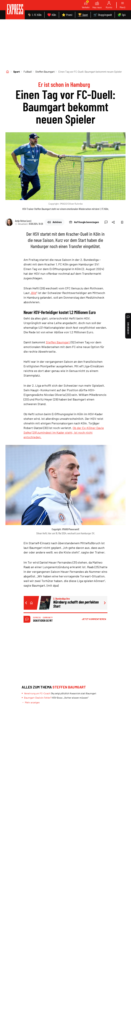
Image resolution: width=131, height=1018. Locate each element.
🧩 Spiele (123, 15)
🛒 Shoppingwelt (102, 15)
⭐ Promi (67, 15)
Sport (16, 71)
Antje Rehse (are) (23, 220)
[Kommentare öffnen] (106, 222)
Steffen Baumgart (45, 71)
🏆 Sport (83, 15)
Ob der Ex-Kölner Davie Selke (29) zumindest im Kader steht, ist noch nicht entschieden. (64, 432)
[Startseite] (7, 71)
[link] (15, 9)
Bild (33, 293)
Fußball (28, 71)
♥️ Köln (51, 15)
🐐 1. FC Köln (34, 15)
